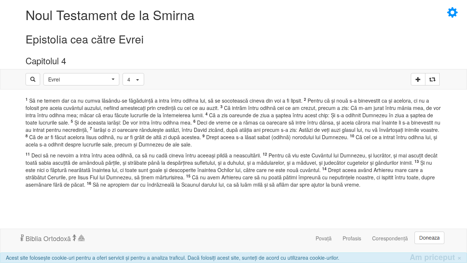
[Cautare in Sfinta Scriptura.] (33, 79)
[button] (81, 79)
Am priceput (436, 257)
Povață (324, 238)
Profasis (352, 238)
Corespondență (390, 238)
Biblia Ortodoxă (48, 238)
